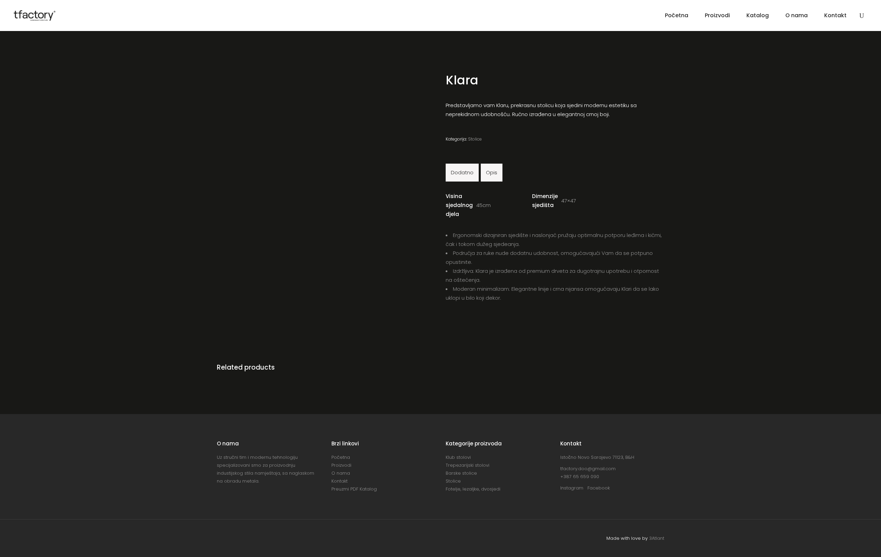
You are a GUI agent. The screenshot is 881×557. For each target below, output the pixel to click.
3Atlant (656, 538)
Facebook (598, 488)
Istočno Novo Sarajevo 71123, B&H (597, 457)
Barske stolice (461, 473)
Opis (491, 172)
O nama (340, 473)
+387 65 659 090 (579, 476)
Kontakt (339, 481)
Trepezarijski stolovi (467, 465)
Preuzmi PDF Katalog (354, 489)
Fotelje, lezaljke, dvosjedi (473, 489)
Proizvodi (341, 465)
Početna (340, 457)
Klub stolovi (458, 457)
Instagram (573, 488)
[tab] (462, 173)
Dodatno (462, 172)
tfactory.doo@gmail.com (588, 468)
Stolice (475, 139)
